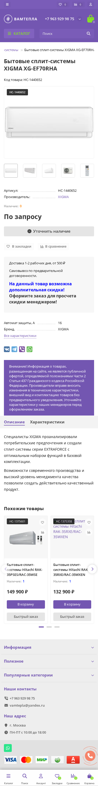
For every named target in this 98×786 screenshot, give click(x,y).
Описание (14, 422)
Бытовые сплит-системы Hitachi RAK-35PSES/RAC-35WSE (24, 569)
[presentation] (5, 569)
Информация (17, 647)
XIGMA (63, 196)
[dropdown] (7, 4)
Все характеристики (20, 335)
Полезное (14, 661)
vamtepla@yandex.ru (27, 705)
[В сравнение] (42, 532)
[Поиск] (88, 33)
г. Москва (18, 725)
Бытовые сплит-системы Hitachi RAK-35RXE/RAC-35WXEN (71, 569)
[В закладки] (42, 522)
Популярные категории (28, 675)
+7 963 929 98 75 (59, 18)
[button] (41, 626)
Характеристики (47, 422)
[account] (90, 4)
